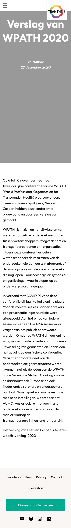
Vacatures (14, 477)
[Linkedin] (48, 518)
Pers (28, 477)
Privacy (41, 477)
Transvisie (37, 61)
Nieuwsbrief (36, 488)
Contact (56, 477)
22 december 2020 (35, 67)
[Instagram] (40, 518)
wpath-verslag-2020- (20, 435)
